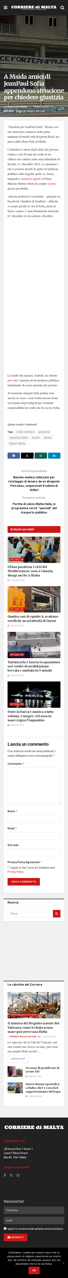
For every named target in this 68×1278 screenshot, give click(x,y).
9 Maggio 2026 (34, 1076)
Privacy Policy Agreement (25, 862)
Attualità (9, 111)
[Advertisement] (34, 950)
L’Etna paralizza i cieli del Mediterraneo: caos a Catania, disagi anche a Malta (30, 571)
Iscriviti (17, 1237)
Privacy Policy (16, 872)
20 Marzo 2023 (41, 106)
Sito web (13, 845)
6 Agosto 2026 (16, 675)
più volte (13, 380)
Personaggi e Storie (24, 1014)
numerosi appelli (31, 179)
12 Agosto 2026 (17, 580)
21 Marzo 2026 (34, 1096)
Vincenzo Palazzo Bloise (23, 1036)
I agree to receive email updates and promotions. (35, 1229)
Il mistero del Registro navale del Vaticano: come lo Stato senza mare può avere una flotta (33, 1027)
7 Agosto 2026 (16, 626)
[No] (63, 1263)
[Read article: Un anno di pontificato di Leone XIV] (15, 1071)
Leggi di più (20, 1058)
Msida (48, 437)
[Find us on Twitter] (11, 1175)
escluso (52, 183)
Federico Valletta (16, 106)
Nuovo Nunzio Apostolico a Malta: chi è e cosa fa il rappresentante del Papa (43, 1087)
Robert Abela (17, 443)
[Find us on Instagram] (18, 1175)
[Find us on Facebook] (5, 1175)
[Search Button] (62, 7)
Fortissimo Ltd (14, 1141)
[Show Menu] (5, 7)
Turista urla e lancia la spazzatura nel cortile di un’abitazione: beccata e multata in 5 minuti (34, 666)
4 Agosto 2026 (16, 725)
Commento (16, 764)
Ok (34, 1270)
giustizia (44, 432)
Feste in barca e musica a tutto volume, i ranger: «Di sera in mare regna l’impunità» (30, 716)
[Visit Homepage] (34, 8)
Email (12, 828)
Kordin (36, 437)
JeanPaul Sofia (18, 437)
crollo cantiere (25, 432)
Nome (13, 811)
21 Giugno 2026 (48, 1036)
